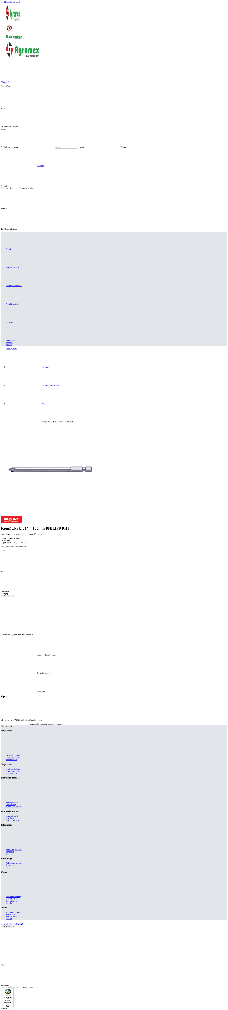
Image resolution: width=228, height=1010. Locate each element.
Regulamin (10, 852)
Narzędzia (45, 367)
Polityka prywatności (13, 850)
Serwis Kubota (11, 901)
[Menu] (12, 988)
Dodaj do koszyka (8, 596)
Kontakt (9, 903)
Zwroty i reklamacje (13, 807)
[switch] (8, 1005)
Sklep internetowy (12, 924)
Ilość (3, 551)
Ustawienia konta (12, 758)
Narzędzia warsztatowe (50, 385)
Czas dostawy (11, 805)
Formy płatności (12, 803)
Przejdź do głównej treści (10, 2)
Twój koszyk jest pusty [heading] (9, 229)
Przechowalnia (11, 760)
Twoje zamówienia (13, 755)
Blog (7, 854)
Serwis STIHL (11, 899)
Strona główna (11, 349)
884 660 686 (5, 82)
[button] (141, 147)
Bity (43, 404)
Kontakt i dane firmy (13, 897)
